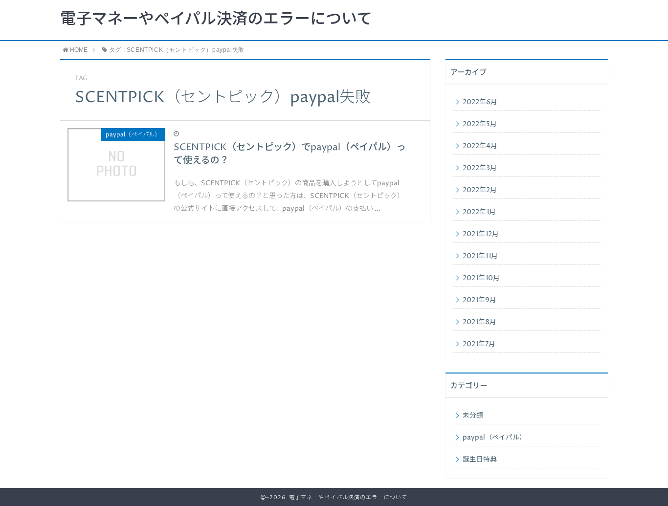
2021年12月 (481, 234)
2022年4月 (480, 146)
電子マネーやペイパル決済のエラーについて (216, 19)
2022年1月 (479, 212)
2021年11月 (480, 256)
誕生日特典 (480, 459)
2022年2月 (480, 190)
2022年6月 (480, 102)
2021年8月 (479, 322)
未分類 (473, 415)
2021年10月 (481, 278)
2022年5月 (480, 124)
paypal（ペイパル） (494, 437)
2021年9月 (479, 300)
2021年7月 (479, 344)
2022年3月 (480, 168)
